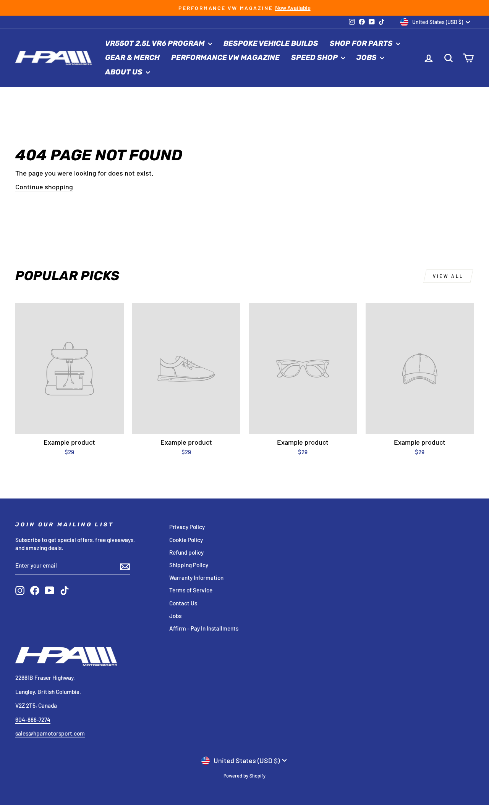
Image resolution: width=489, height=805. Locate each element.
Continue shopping (44, 186)
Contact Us (183, 603)
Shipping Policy (188, 564)
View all (448, 276)
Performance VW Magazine (225, 57)
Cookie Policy (186, 539)
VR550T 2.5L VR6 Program (155, 43)
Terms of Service (190, 590)
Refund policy (186, 552)
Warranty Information (196, 577)
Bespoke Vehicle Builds (270, 43)
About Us (124, 72)
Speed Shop (315, 57)
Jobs (367, 57)
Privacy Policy (187, 526)
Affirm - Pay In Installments (203, 628)
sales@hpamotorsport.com (50, 733)
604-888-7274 (32, 719)
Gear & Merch (132, 57)
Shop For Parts (362, 43)
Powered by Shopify (244, 776)
